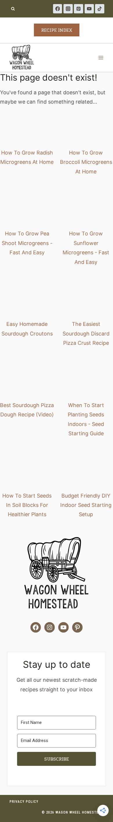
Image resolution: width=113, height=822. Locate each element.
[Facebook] (57, 8)
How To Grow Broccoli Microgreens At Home (86, 162)
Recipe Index (56, 30)
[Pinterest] (78, 8)
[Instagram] (68, 8)
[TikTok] (99, 8)
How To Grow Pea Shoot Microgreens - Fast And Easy (27, 242)
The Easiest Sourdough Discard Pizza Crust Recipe (86, 333)
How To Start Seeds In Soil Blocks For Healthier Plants (27, 505)
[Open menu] (100, 57)
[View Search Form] (13, 9)
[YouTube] (89, 8)
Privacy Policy (24, 802)
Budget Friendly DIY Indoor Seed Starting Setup (86, 505)
